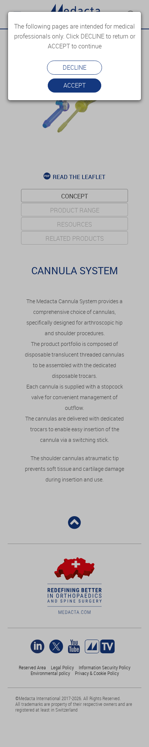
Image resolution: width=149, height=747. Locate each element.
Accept (74, 85)
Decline (74, 67)
